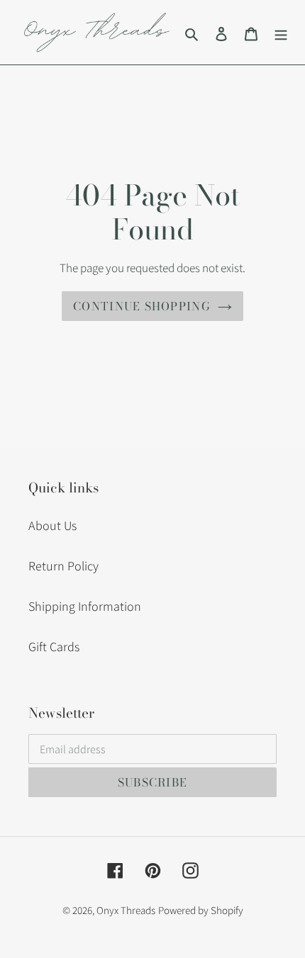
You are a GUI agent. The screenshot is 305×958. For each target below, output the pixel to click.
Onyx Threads (125, 910)
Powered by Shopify (200, 910)
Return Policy (63, 566)
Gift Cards (53, 646)
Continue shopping (142, 306)
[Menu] (281, 32)
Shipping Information (84, 606)
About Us (52, 525)
